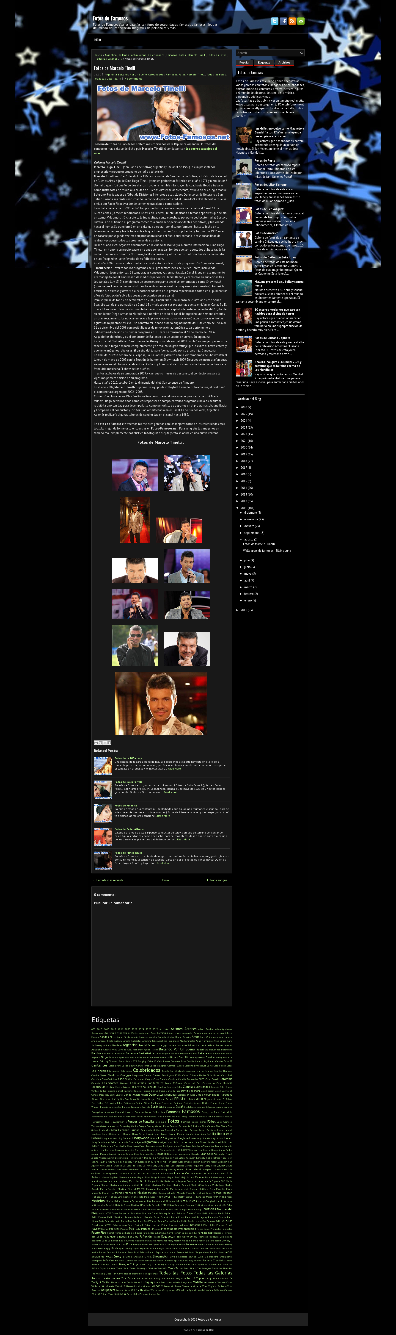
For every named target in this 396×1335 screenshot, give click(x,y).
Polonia (124, 1228)
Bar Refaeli (108, 1053)
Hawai (149, 1134)
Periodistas (97, 1225)
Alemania (162, 1033)
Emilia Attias (143, 1103)
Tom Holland (168, 1278)
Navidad (135, 1205)
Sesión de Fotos (102, 1256)
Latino (221, 1165)
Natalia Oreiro (122, 1205)
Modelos (98, 1200)
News (182, 1205)
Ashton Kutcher (196, 1045)
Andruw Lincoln (122, 1040)
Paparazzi (190, 1217)
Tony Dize (181, 1278)
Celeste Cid (168, 1070)
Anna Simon (220, 1040)
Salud (175, 1248)
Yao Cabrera (226, 1290)
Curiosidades (202, 1086)
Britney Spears (109, 1061)
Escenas (171, 1106)
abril (247, 580)
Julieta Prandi (225, 1153)
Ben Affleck (214, 1053)
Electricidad (97, 1103)
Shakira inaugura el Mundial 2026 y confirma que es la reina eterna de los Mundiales (278, 366)
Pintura (220, 1225)
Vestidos (221, 1282)
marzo (248, 587)
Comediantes (110, 1083)
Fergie (121, 1116)
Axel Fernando (135, 1049)
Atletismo (210, 1045)
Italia (224, 1142)
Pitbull (229, 1225)
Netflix (165, 1205)
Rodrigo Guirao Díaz (159, 1244)
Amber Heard (175, 1037)
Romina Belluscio (215, 1244)
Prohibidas (215, 1228)
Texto (186, 1268)
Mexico (142, 1193)
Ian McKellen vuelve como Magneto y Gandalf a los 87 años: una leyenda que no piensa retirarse (279, 132)
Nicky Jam (213, 1205)
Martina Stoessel (127, 1189)
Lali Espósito (177, 1165)
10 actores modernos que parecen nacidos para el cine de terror (277, 312)
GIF (193, 1126)
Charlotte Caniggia (119, 1075)
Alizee (113, 1037)
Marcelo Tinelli (197, 55)
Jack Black (114, 1146)
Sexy (117, 1256)
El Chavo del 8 (193, 1099)
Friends (202, 1121)
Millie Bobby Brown (181, 1196)
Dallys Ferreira (107, 1090)
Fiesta (160, 1116)
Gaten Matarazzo (109, 1126)
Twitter (106, 1282)
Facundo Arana (143, 1112)
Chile (178, 1075)
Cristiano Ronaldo (146, 1086)
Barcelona (132, 1053)
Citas (156, 1079)
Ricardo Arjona (126, 1240)
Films (168, 1116)
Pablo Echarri (225, 1213)
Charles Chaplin (205, 1070)
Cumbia (188, 1087)
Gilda (198, 1126)
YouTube (96, 1294)
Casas (229, 1065)
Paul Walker (150, 1221)
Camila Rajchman (204, 1061)
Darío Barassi (173, 1090)
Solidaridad (150, 1260)
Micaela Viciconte (186, 1192)
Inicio (97, 39)
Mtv (149, 1201)
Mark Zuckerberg (214, 1185)
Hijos (196, 1134)
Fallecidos (159, 1112)
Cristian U (128, 1086)
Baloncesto (226, 1049)
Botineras (165, 1057)
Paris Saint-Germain (109, 1221)
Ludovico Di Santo (204, 1173)
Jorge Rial (163, 1153)
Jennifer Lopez (107, 1150)
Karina (152, 1157)
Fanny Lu (207, 1112)
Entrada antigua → (219, 880)
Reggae (156, 1236)
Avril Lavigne (119, 1049)
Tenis (171, 1268)
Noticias (210, 1209)
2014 (244, 488)
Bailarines (214, 1049)
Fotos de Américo (266, 233)
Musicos (191, 1201)
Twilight (96, 1282)
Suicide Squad (182, 1264)
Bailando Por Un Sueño (132, 55)
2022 (134, 1029)
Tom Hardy (154, 1278)
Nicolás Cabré (225, 1205)
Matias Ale (163, 1189)
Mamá (208, 1177)
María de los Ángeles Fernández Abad (184, 1181)
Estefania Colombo (195, 1106)
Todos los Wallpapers (105, 1278)
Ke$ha (95, 1161)
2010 (244, 610)
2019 (244, 454)
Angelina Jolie (149, 1040)
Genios (134, 1126)
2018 (120, 1029)
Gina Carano (208, 1126)
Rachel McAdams (115, 1232)
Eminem (178, 1103)
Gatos (123, 1126)
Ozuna (198, 1213)
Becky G (184, 1053)
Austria (107, 1049)
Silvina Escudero (178, 1256)
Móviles (142, 1201)
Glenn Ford (226, 1126)
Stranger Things (128, 1264)
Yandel (201, 1290)
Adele (218, 1029)
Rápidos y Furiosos (222, 1232)
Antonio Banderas (112, 1045)
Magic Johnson (158, 1177)
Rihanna (193, 1240)
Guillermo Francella (164, 1130)
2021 (244, 441)
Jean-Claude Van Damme (210, 1146)
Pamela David (152, 1217)
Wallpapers (108, 1290)
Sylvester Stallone (207, 1264)
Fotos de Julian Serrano (271, 185)
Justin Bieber (115, 1157)
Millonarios (199, 1196)
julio (247, 560)
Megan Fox (108, 1192)
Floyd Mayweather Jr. (115, 1121)
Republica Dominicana (220, 1236)
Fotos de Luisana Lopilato (273, 338)
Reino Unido (189, 1236)
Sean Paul (132, 1252)
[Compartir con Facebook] (109, 742)
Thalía (193, 1268)
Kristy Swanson (219, 1161)
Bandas (96, 1053)
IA (102, 1142)
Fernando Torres (134, 1116)
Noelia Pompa (195, 1209)
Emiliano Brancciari (161, 1103)
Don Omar (130, 1099)
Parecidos (213, 1217)
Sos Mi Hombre (165, 1260)
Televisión (162, 1268)
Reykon (114, 1240)
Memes (119, 1192)
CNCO (201, 1079)
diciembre (250, 513)
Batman (157, 1053)
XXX (178, 1290)
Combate (95, 1083)
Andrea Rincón (105, 1040)
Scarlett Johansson (116, 1252)
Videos (156, 1286)
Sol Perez (139, 1260)
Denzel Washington (136, 1094)
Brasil (209, 1057)
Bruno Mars (125, 1061)
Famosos (171, 55)
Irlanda (210, 1142)
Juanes (181, 1153)
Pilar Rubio (209, 1225)
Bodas (146, 1057)
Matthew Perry (207, 1189)
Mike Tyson (150, 1196)
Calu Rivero (163, 1061)
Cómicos (124, 1083)
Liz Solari (217, 1169)
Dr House (142, 1099)
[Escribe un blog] (100, 742)
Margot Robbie (155, 1181)
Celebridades (156, 55)
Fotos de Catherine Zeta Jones (275, 257)
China (185, 1075)
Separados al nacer (166, 1252)
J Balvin (104, 1146)
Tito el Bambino (132, 1273)
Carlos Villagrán (158, 1065)
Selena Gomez (147, 1252)
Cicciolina (112, 1079)
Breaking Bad (220, 1057)
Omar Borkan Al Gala (123, 1213)
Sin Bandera (211, 1256)
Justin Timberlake (132, 1157)
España (180, 1107)
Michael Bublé (204, 1192)
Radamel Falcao (133, 1232)
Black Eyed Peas (120, 1057)
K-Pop (145, 1157)
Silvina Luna (196, 1256)
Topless (201, 1278)
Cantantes (99, 1065)
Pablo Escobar (98, 1217)
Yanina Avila (212, 1290)
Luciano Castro (183, 1173)
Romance (191, 1244)
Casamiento (220, 1065)
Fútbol (211, 1122)
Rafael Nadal (149, 1232)
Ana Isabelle (225, 1037)
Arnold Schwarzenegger (153, 1045)
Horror (153, 1138)
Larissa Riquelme (194, 1165)
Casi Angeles (99, 1070)
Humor (228, 1138)
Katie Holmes (213, 1157)
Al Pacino (133, 1033)
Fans (216, 1112)
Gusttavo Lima (215, 1130)
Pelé (218, 1221)
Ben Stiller (226, 1053)
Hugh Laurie (203, 1138)
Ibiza (120, 1142)
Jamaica (150, 1146)
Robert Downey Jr (223, 1240)
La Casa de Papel (132, 1165)
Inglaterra (150, 1142)
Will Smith (137, 1290)
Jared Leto (191, 1146)
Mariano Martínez (162, 1185)
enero (248, 600)
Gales (219, 1121)
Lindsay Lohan (176, 1169)
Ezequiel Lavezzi (124, 1112)
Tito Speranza (150, 1273)
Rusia (114, 1248)
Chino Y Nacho (198, 1075)
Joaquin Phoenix (99, 1153)
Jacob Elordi (139, 1146)
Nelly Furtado (153, 1205)
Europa (219, 1106)
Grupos (134, 1130)
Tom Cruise (128, 1278)
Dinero (94, 1099)
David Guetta (222, 1090)
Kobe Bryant (185, 1161)
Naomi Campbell (206, 1201)
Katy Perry (226, 1157)
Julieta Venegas (99, 1157)
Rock (129, 1244)
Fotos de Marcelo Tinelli (114, 68)
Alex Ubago (175, 1033)
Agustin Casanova (115, 1033)
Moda (222, 1196)
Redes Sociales (128, 1236)
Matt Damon (191, 1189)
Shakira (127, 1256)
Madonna (124, 1177)
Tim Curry (117, 1273)
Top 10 (191, 1278)
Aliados (104, 1037)
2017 (113, 1029)
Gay (128, 1126)
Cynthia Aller (218, 1086)
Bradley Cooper (197, 1057)
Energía (104, 1106)
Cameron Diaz (178, 1061)
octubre (249, 526)
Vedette (198, 1282)
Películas (226, 1221)
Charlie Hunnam (223, 1070)
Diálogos (182, 1094)
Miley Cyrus (163, 1196)
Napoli (219, 1201)
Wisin (147, 1290)
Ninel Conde (134, 1209)
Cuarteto (171, 1086)
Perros (108, 1225)
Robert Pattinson (100, 1244)
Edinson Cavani (165, 1099)
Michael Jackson (222, 1192)
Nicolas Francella (100, 1209)
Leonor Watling (159, 1169)
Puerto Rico (98, 1233)
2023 (244, 427)
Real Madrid (111, 1236)
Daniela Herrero (141, 1090)
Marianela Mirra (141, 1185)
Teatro (133, 1268)
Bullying (142, 1061)
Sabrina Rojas (157, 1248)
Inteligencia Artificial (168, 1142)
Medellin (220, 1189)
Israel (218, 1142)
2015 (107, 1029)
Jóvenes (173, 1153)
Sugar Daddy (167, 1264)
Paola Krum (177, 1217)
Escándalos (158, 1107)
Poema (104, 1228)
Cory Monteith (224, 1083)
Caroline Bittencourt (195, 1065)
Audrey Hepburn (224, 1045)
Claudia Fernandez (188, 1079)
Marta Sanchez (108, 1189)
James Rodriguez (164, 1146)
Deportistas (156, 1095)
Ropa (100, 1248)
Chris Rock (226, 1075)
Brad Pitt (184, 1057)
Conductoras (138, 1083)
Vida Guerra (144, 1286)
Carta (210, 1065)
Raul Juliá (96, 1236)
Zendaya (143, 1294)
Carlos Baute (128, 1065)
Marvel (141, 1189)
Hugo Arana (217, 1138)
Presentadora (169, 1228)
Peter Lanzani (152, 1225)
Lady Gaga (163, 1165)
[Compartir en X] (104, 742)
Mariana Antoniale (120, 1185)
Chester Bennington (163, 1075)
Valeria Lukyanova (182, 1282)
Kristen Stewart (200, 1161)
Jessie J (172, 1150)
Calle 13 (152, 1061)
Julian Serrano (208, 1153)
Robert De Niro (206, 1240)
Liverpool (206, 1169)
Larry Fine (210, 1165)
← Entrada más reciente (108, 880)
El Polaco (227, 1099)
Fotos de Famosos (110, 18)
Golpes (94, 1130)
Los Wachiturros (127, 1173)
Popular (244, 62)
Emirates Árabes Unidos (196, 1103)
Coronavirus (209, 1083)
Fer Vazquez (110, 1116)
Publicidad (227, 1228)
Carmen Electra (176, 1065)
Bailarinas (202, 1049)
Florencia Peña (205, 1116)
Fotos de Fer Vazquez (269, 209)
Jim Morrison (196, 1150)
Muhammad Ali (160, 1201)
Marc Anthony (120, 1181)
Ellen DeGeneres (125, 1103)
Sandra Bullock (200, 1248)
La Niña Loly (150, 1165)
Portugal (146, 1228)
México (152, 1192)
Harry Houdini (124, 1134)
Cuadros (162, 1086)
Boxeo (174, 1057)
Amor (195, 1037)
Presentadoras (187, 1228)
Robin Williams (118, 1244)
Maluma (199, 1177)
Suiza (194, 1264)
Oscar (190, 1213)
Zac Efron (108, 1294)
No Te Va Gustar (165, 1209)
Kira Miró (156, 1161)
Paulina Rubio (179, 1221)
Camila (190, 1061)
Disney (115, 1099)
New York (174, 1205)
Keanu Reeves (108, 1161)
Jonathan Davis (148, 1153)
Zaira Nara (120, 1294)
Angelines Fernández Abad (171, 1040)
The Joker (228, 1268)
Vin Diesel (176, 1286)
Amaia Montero (139, 1037)
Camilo (219, 1061)
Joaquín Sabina (117, 1153)
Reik (178, 1236)
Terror (179, 1268)
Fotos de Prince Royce (128, 852)
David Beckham (190, 1090)
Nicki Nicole (201, 1205)
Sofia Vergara (110, 1260)
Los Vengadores (109, 1173)
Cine (121, 1079)
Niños (144, 1209)
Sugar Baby (153, 1264)
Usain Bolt (159, 1282)
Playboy (95, 1228)
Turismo (224, 1278)
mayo (248, 574)
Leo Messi (122, 1169)
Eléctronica (110, 1103)
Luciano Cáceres (164, 1173)
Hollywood (140, 1138)
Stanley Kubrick (193, 1260)
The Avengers (204, 1268)
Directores (104, 1099)
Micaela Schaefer (167, 1192)
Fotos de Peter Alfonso (129, 829)
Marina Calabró (181, 1185)
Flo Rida (176, 1116)
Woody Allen (168, 1290)
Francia (185, 1121)
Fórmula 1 (160, 1121)
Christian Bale (99, 1079)
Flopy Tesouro (189, 1116)
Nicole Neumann (118, 1209)
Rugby (107, 1248)
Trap (209, 1278)
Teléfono (152, 1268)
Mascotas (151, 1189)
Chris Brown (213, 1075)
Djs (122, 1099)
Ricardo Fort (141, 1240)
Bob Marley (136, 1057)
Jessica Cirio (146, 1150)
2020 (127, 1029)
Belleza (202, 1053)
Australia (96, 1049)
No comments (133, 78)
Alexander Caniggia (192, 1033)
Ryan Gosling (125, 1248)
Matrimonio (176, 1189)
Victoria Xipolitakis (102, 1286)
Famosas (173, 1111)
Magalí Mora (143, 1177)
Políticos (114, 1228)
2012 (244, 501)
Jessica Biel (133, 1150)
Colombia (226, 1079)
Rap (210, 1232)
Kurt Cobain (106, 1165)
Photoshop (195, 1225)
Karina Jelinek (164, 1157)
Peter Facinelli (135, 1225)
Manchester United (222, 1177)
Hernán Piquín (176, 1134)
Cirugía (149, 1079)
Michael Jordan (99, 1196)
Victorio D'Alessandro (126, 1286)
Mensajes (131, 1192)
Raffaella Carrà (165, 1232)
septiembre (251, 533)
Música (180, 1201)
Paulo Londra (195, 1221)
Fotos (182, 55)
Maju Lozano (187, 1177)
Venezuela (210, 1282)
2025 (148, 1029)
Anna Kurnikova (204, 1040)
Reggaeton (168, 1236)
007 (93, 1029)
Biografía (106, 1057)
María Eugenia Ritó (214, 1181)
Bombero (154, 1057)
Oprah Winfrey (159, 1213)
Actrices (190, 1028)
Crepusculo (98, 1086)
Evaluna (228, 1106)
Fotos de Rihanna (126, 805)
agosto (248, 539)
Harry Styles (138, 1134)
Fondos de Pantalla (141, 1122)
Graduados (104, 1130)
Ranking (202, 1232)
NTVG (108, 1213)
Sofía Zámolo (126, 1260)
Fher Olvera (150, 1116)
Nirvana (152, 1209)
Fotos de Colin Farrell (128, 782)
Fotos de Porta (265, 161)
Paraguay (202, 1217)
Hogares (108, 1138)
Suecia (142, 1264)
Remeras (203, 1236)
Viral (204, 1286)
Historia (227, 1134)
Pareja (222, 1217)
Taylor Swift (122, 1268)
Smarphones (226, 1256)
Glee (218, 1126)
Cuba (179, 1086)
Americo (187, 1037)
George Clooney (146, 1126)
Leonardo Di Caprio (139, 1169)
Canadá (227, 1061)
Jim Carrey (183, 1150)
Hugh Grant (171, 1138)
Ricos (185, 1240)
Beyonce (95, 1057)
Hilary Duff (205, 1134)
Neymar (190, 1205)
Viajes (229, 1282)
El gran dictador (212, 1099)
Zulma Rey (154, 1294)
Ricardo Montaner (157, 1240)
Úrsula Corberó (134, 1282)
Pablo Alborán (209, 1213)
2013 (99, 1029)
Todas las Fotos (216, 55)
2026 (155, 1029)
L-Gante (117, 1165)
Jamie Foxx (179, 1146)
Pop (131, 1229)
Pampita (165, 1217)
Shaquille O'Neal (142, 1256)
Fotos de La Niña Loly (128, 758)
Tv (120, 58)
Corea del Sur (192, 1083)
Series (228, 1252)
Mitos (209, 1196)
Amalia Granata (158, 1037)
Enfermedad (115, 1106)
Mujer (172, 1201)
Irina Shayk (200, 1142)
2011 (244, 508)
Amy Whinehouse (209, 1037)
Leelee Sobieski (108, 1169)
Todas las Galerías (106, 58)
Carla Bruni (115, 1065)
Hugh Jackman (187, 1138)
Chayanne (137, 1075)
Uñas (123, 1282)
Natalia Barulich (105, 1205)
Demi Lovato (116, 1094)
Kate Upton (179, 1157)
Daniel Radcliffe (124, 1090)
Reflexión (146, 1236)
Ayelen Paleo (150, 1049)
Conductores (155, 1083)
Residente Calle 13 (100, 1240)
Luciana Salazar (146, 1173)
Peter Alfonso (120, 1225)
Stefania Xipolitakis (214, 1260)
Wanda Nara (123, 1290)
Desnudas (170, 1094)
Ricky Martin (174, 1240)
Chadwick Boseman (185, 1070)
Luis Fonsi (220, 1173)
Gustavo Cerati (198, 1130)
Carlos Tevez (142, 1065)
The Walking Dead (101, 1273)
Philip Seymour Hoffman (174, 1225)
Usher (169, 1282)
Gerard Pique (162, 1126)
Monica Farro (130, 1201)
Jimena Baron (210, 1150)
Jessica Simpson (161, 1150)
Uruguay (148, 1282)
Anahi (94, 1040)
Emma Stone (217, 1103)
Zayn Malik (132, 1294)
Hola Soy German (122, 1138)
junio (247, 567)
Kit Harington (170, 1161)
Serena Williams (185, 1252)
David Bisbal (207, 1090)
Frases (194, 1121)
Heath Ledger (161, 1134)
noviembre (251, 519)
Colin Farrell (212, 1079)
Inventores (186, 1142)
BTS (135, 1061)
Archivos (284, 62)
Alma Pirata (123, 1037)
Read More (174, 768)
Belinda (193, 1053)
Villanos (165, 1286)
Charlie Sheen (99, 1075)
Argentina (111, 55)
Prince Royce (203, 1228)
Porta (137, 1228)
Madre (132, 1177)
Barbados (120, 1053)
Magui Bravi (173, 1177)
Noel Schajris (180, 1209)
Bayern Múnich (170, 1053)
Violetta (197, 1286)
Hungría (95, 1142)
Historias (97, 1138)
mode (229, 1196)
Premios (156, 1228)
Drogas (151, 1099)
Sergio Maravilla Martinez (209, 1252)
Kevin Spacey (125, 1161)
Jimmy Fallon (225, 1150)
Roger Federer (178, 1244)
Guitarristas (182, 1130)
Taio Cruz (223, 1264)
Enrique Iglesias (130, 1106)
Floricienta (97, 1121)
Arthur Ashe (180, 1045)
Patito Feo (126, 1221)
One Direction (143, 1213)
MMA (215, 1196)
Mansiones (96, 1181)
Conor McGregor (173, 1083)
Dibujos (191, 1094)
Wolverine (156, 1290)
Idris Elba (128, 1142)
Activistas (164, 1029)
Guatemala (146, 1130)
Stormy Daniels (109, 1264)
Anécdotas (136, 1040)
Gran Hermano (120, 1130)
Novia (101, 1213)
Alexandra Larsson (214, 1033)
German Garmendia (180, 1126)
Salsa (168, 1248)
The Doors (217, 1268)
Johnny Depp (132, 1153)
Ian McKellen (110, 1142)
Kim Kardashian (141, 1161)
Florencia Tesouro (223, 1116)
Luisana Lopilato (109, 1177)
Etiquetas (264, 62)
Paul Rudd (137, 1221)
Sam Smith (185, 1248)
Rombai (201, 1244)
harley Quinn (109, 1134)
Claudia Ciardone (168, 1079)
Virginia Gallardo (217, 1286)
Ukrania (115, 1282)
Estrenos (210, 1106)
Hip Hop (217, 1134)
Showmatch (160, 1256)
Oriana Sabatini (176, 1213)
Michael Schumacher (119, 1196)
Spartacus (179, 1260)
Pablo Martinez (115, 1217)
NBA (142, 1205)
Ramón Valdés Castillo (185, 1232)
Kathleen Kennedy (195, 1157)
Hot (161, 1138)
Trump (215, 1278)
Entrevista (145, 1106)
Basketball (145, 1053)
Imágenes (139, 1142)
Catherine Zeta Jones (120, 1070)
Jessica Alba (121, 1150)
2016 (244, 474)
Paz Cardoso (208, 1221)
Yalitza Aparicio (189, 1290)
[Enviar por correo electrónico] (96, 742)
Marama (108, 1181)
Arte (171, 1045)
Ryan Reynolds (140, 1248)
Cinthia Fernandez (134, 1079)
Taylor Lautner (108, 1268)
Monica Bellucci (114, 1201)
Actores (177, 1028)
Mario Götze (197, 1185)
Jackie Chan (126, 1146)
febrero (249, 594)
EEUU (178, 1098)
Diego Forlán (204, 1094)
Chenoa (147, 1075)
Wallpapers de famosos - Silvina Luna (267, 551)
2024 (141, 1029)
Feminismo (97, 1116)
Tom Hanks (142, 1278)
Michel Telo (137, 1196)
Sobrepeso (96, 1260)
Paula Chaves (165, 1221)
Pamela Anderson (134, 1217)
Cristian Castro (114, 1086)
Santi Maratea (217, 1248)
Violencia (187, 1286)
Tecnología (142, 1268)
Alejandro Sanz (147, 1033)
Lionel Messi (193, 1169)
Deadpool (104, 1094)
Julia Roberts (192, 1153)
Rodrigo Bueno (140, 1244)
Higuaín (189, 1134)
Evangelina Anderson (102, 1112)
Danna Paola (158, 1090)
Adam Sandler (206, 1029)
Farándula (226, 1112)
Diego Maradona (222, 1094)
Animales (190, 1040)
